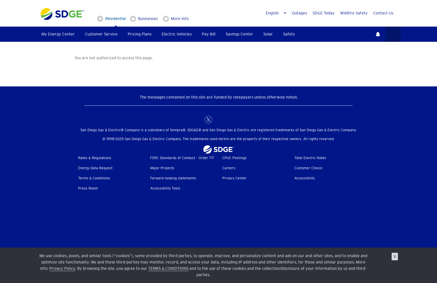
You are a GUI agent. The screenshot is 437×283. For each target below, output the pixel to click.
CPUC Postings (234, 158)
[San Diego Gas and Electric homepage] (62, 18)
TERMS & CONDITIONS (168, 268)
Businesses (148, 18)
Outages (299, 13)
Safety (289, 34)
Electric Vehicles (177, 34)
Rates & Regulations (94, 158)
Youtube (239, 119)
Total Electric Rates (310, 158)
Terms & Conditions (94, 178)
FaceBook (198, 119)
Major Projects (162, 168)
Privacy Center (234, 178)
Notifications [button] (377, 34)
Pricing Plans (139, 34)
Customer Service (101, 34)
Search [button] (393, 34)
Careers (228, 168)
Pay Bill (208, 34)
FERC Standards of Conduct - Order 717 (182, 158)
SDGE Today (324, 13)
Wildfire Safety (354, 13)
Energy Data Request (95, 168)
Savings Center (239, 34)
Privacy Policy (62, 268)
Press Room (88, 188)
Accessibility (304, 178)
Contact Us (383, 13)
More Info (180, 18)
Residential (115, 18)
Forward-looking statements (173, 178)
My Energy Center (58, 34)
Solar (268, 34)
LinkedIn (218, 119)
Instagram (228, 119)
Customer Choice (308, 168)
